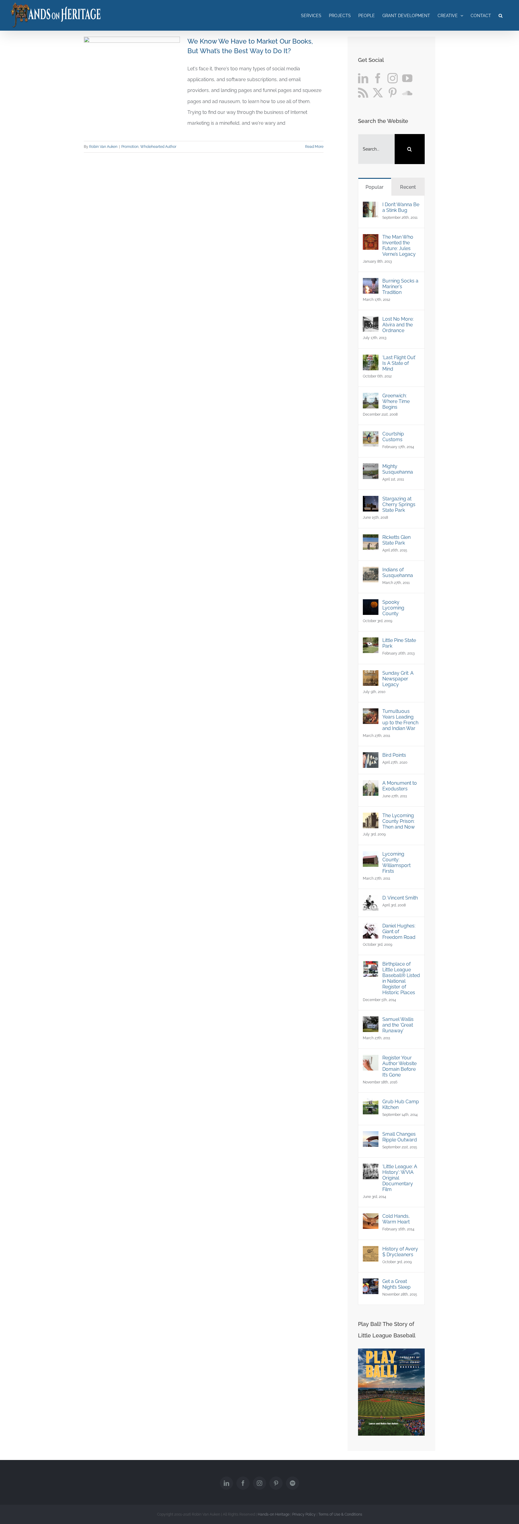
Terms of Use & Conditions (340, 1514)
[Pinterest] (392, 92)
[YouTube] (407, 78)
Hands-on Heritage (274, 1514)
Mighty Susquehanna (397, 469)
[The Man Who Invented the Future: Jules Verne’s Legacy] (370, 239)
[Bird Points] (370, 757)
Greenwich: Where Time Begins (396, 401)
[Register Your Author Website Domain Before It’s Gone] (370, 1060)
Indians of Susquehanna (397, 572)
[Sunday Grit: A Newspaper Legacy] (370, 675)
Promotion (129, 147)
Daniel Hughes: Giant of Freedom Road (398, 931)
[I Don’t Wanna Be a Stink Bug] (370, 207)
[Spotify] (292, 1483)
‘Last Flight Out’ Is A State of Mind (399, 363)
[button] (500, 15)
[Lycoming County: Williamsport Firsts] (370, 856)
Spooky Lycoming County (393, 607)
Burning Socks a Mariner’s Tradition (400, 286)
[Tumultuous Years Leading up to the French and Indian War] (370, 713)
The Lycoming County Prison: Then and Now (398, 821)
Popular (375, 187)
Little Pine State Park (399, 643)
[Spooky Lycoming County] (370, 604)
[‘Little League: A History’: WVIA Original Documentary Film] (370, 1169)
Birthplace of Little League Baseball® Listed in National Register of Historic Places (401, 978)
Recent (408, 187)
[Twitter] (378, 92)
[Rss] (363, 92)
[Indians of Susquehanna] (370, 572)
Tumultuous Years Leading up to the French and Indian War (400, 719)
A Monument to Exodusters (399, 786)
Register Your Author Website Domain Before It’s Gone (399, 1066)
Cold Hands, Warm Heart (396, 1219)
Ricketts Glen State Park (396, 540)
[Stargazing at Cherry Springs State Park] (370, 501)
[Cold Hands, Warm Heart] (370, 1218)
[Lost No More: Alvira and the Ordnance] (370, 321)
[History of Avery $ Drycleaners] (370, 1251)
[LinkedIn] (363, 78)
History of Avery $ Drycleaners (400, 1251)
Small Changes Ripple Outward (399, 1137)
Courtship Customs (393, 436)
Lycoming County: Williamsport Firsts (396, 862)
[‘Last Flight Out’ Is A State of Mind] (370, 360)
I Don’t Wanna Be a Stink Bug (400, 207)
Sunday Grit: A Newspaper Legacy (398, 678)
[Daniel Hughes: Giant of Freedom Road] (370, 928)
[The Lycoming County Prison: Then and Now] (370, 818)
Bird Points (394, 755)
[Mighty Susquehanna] (370, 469)
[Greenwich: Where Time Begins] (370, 398)
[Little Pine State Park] (370, 643)
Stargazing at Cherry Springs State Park (398, 504)
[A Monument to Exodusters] (370, 785)
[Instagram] (392, 78)
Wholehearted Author (158, 147)
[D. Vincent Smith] (370, 900)
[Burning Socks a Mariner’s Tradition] (370, 283)
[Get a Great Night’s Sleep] (370, 1284)
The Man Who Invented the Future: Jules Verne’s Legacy (399, 245)
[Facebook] (378, 78)
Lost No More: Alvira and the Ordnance (398, 324)
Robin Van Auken (103, 147)
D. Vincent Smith (400, 898)
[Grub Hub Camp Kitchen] (370, 1104)
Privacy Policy (304, 1514)
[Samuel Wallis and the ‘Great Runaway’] (370, 1022)
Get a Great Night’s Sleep (396, 1284)
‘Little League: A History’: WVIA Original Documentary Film (399, 1178)
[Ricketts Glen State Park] (370, 539)
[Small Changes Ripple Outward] (370, 1136)
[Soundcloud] (407, 92)
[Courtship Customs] (370, 436)
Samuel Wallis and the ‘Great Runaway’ (398, 1025)
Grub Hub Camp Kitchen (400, 1104)
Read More (314, 147)
